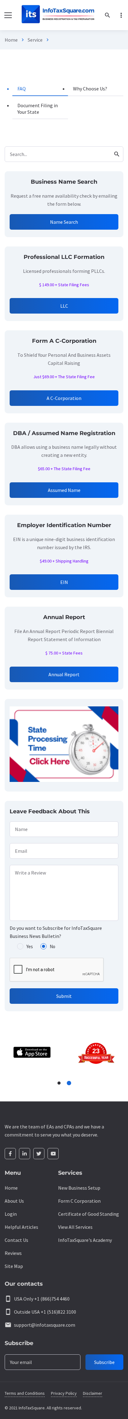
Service (35, 40)
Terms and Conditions (25, 1393)
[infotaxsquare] (57, 15)
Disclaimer (92, 1393)
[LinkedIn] (24, 1153)
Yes (29, 946)
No (52, 946)
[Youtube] (53, 1153)
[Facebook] (10, 1153)
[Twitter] (38, 1153)
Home (11, 40)
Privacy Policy (64, 1393)
